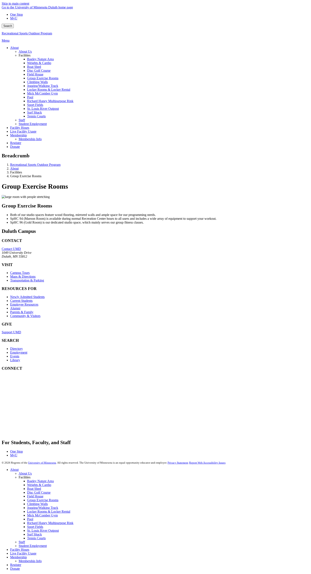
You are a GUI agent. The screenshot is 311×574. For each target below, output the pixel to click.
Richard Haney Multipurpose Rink (50, 523)
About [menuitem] (14, 47)
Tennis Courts (36, 538)
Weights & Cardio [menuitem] (39, 63)
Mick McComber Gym (42, 515)
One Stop (16, 14)
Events (14, 356)
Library (15, 360)
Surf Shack (34, 534)
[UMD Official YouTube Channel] (33, 407)
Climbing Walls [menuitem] (37, 82)
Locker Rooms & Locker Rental (48, 511)
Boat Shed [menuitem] (34, 67)
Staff (22, 542)
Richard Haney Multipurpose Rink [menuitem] (50, 101)
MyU (13, 18)
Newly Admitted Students (27, 297)
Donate (15, 568)
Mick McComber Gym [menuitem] (42, 93)
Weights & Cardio (39, 485)
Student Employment (33, 546)
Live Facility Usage (23, 553)
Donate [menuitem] (15, 146)
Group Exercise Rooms (42, 500)
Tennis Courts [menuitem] (36, 116)
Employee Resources (24, 304)
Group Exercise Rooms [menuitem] (42, 78)
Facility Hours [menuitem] (19, 127)
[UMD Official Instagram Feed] (33, 395)
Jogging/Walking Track (42, 507)
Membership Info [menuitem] (30, 139)
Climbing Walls (37, 504)
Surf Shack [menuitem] (34, 112)
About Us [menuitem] (25, 51)
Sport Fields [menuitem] (35, 105)
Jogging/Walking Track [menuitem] (42, 86)
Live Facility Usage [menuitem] (23, 131)
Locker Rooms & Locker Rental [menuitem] (48, 89)
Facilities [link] (24, 55)
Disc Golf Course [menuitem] (39, 70)
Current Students (21, 300)
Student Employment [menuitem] (33, 124)
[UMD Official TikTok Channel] (33, 429)
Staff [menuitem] (22, 120)
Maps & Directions (23, 276)
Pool (30, 519)
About (14, 168)
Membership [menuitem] (18, 135)
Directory (16, 348)
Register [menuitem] (15, 143)
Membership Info (30, 561)
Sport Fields (35, 527)
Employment (18, 352)
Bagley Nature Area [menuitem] (40, 59)
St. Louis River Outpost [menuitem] (43, 108)
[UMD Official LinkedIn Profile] (33, 418)
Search (7, 25)
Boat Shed (34, 488)
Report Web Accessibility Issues (207, 462)
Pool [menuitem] (30, 97)
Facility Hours (19, 549)
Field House (35, 496)
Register (15, 565)
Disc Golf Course (39, 492)
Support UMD (11, 332)
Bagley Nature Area (40, 481)
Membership (18, 557)
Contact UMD (11, 249)
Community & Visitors (25, 316)
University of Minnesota (42, 462)
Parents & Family (21, 312)
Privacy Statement (178, 462)
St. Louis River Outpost (43, 530)
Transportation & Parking (27, 280)
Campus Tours (20, 273)
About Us (25, 473)
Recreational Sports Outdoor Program (27, 33)
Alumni (15, 308)
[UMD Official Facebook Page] (33, 384)
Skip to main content (15, 3)
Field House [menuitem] (35, 74)
